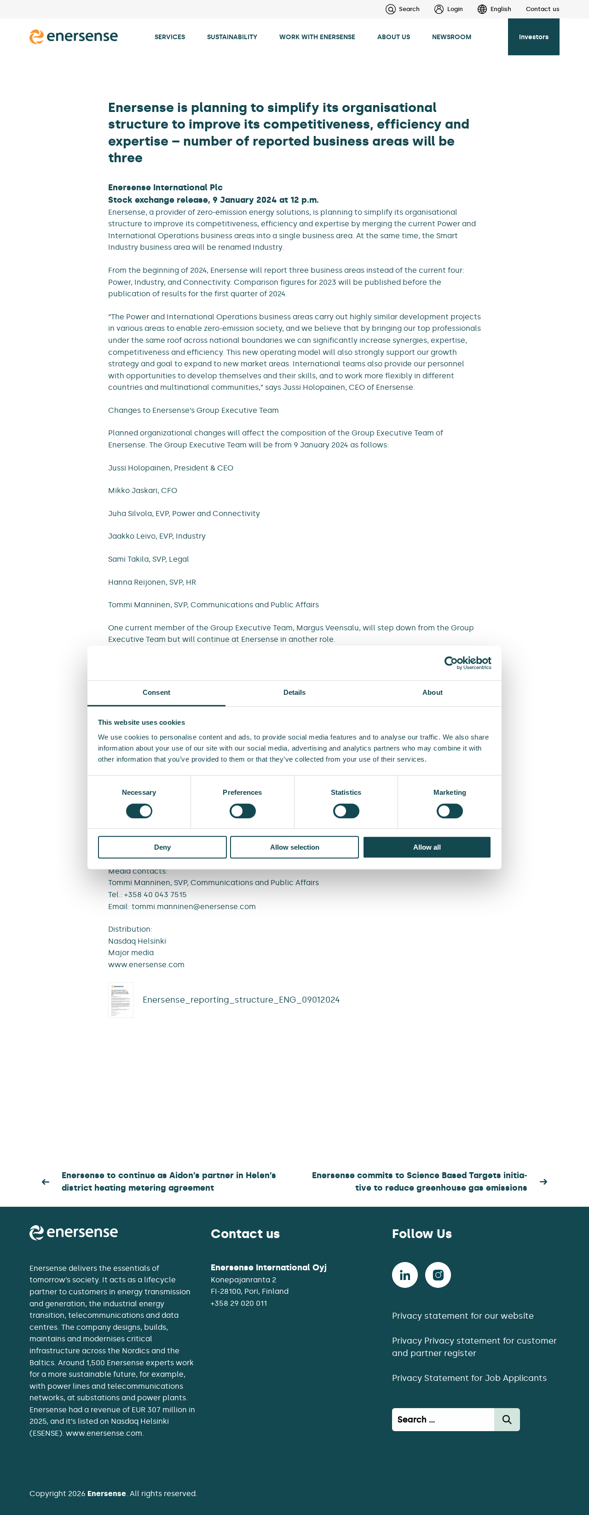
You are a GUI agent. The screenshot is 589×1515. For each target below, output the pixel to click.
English (501, 9)
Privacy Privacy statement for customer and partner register (474, 1347)
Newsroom (452, 37)
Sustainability (232, 37)
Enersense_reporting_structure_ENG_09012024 (241, 1000)
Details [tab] (294, 692)
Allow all (427, 847)
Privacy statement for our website (463, 1316)
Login (455, 9)
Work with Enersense (317, 37)
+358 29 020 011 (239, 1303)
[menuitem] (441, 9)
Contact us (543, 9)
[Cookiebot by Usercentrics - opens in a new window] (451, 663)
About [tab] (432, 692)
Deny (162, 847)
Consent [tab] (156, 692)
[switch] (243, 811)
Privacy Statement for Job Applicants (469, 1378)
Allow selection (294, 847)
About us (393, 37)
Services (170, 37)
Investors (534, 37)
